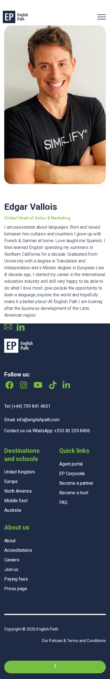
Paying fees (16, 579)
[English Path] (15, 17)
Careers (11, 560)
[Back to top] (55, 667)
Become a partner (76, 483)
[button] (55, 104)
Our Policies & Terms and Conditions (74, 640)
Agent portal (71, 464)
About (10, 540)
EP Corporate (72, 473)
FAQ (63, 502)
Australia (12, 510)
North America (18, 491)
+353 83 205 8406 (72, 430)
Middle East (15, 500)
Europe (11, 481)
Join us (11, 569)
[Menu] (101, 17)
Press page (15, 588)
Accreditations (18, 550)
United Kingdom (19, 472)
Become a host (73, 492)
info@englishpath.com (38, 419)
